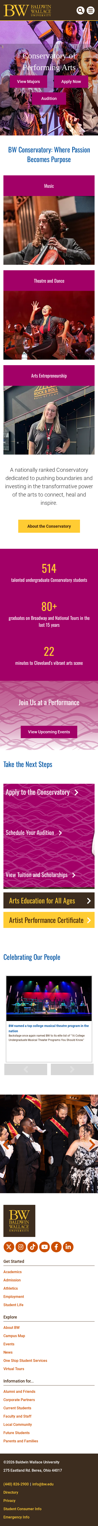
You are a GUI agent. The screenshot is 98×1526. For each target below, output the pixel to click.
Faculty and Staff (17, 1416)
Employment (13, 1296)
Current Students (17, 1408)
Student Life (13, 1305)
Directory (10, 1492)
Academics (12, 1272)
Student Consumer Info (22, 1509)
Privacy (9, 1500)
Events (8, 1344)
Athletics (10, 1288)
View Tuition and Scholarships (36, 874)
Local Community (17, 1424)
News (8, 1352)
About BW (11, 1327)
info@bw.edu (43, 1484)
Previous (25, 1069)
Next (72, 1069)
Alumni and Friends (19, 1391)
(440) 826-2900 (16, 1484)
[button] (30, 80)
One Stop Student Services (25, 1360)
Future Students (16, 1433)
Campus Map (14, 1336)
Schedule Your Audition (30, 832)
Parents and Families (20, 1441)
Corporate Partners (19, 1400)
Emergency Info (16, 1517)
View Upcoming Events (49, 731)
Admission (12, 1280)
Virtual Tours (13, 1369)
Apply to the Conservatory (38, 791)
